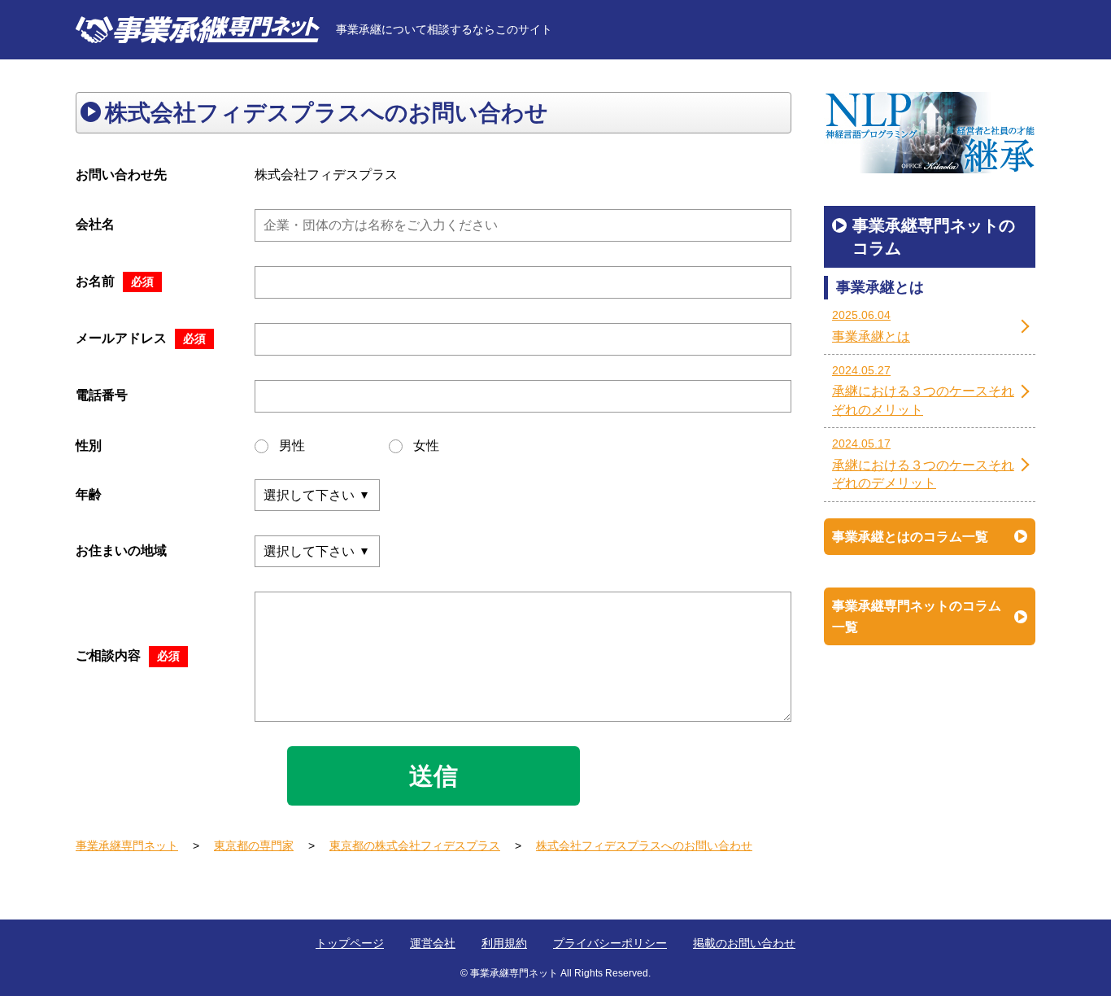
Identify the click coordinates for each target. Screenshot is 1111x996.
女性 (426, 445)
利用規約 (504, 943)
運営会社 (432, 943)
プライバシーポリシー (610, 943)
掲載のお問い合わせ (744, 943)
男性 (292, 445)
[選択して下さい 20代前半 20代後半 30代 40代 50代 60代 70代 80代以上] (317, 495)
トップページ (350, 943)
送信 (433, 775)
